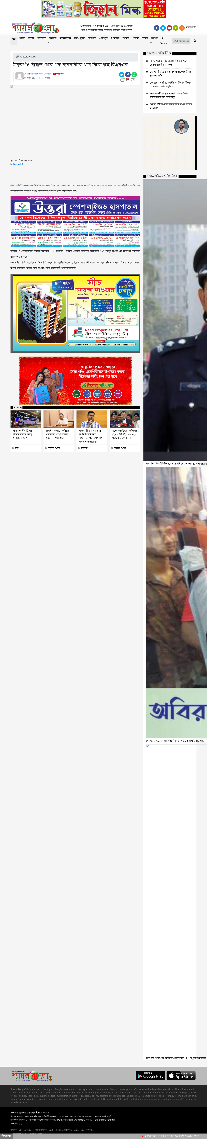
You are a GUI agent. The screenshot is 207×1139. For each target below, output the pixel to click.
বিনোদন (92, 38)
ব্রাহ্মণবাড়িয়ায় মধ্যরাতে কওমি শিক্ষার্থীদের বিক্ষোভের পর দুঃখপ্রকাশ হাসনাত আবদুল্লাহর (90, 436)
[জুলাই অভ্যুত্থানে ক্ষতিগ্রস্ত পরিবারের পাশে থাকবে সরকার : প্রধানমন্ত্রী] (59, 419)
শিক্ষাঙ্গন (115, 38)
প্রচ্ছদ (22, 38)
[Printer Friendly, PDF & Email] (128, 79)
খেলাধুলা (103, 38)
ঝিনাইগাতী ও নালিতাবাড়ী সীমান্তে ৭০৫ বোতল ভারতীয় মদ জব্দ (169, 63)
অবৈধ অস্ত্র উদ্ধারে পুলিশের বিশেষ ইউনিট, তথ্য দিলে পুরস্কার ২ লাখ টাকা (124, 434)
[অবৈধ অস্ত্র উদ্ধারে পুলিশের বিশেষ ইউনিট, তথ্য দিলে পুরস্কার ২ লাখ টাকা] (125, 419)
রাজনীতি (42, 38)
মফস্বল (52, 38)
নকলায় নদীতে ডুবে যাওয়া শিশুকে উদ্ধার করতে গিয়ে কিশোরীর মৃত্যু (169, 95)
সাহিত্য (126, 38)
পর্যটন (136, 38)
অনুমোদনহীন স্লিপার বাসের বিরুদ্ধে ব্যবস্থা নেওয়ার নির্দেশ (22, 434)
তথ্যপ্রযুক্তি (79, 38)
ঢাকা (16, 448)
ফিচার (145, 38)
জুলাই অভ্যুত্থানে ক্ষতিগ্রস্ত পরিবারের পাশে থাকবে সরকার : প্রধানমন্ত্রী (58, 434)
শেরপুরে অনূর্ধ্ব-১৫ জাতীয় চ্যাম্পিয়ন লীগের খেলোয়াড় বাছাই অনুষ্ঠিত (170, 84)
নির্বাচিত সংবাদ (54, 448)
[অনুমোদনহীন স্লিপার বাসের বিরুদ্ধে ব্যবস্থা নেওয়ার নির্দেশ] (26, 419)
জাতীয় (31, 38)
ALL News (164, 40)
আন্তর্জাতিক (65, 38)
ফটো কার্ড (59, 74)
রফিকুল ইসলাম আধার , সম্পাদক (39, 74)
